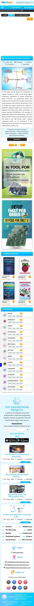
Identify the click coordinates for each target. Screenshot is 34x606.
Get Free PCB (16, 7)
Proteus (10, 326)
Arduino (17, 10)
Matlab (10, 356)
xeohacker (29, 459)
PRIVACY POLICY (26, 602)
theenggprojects (18, 552)
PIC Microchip (12, 332)
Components (11, 368)
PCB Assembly (28, 7)
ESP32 (8, 10)
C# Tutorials (11, 374)
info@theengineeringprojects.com (18, 562)
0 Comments (10, 64)
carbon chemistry (23, 133)
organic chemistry (10, 131)
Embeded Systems (13, 380)
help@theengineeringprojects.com (18, 565)
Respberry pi (27, 527)
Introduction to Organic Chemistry (17, 58)
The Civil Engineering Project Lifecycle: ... (16, 475)
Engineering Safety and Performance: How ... (17, 495)
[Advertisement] (17, 37)
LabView (10, 362)
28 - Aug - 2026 (9, 459)
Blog (11, 15)
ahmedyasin (19, 62)
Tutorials (20, 459)
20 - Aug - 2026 (9, 519)
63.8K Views (26, 64)
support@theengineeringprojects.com (18, 568)
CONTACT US (25, 604)
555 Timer (10, 350)
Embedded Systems (13, 536)
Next (22, 145)
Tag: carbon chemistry (22, 15)
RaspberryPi (3, 10)
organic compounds (22, 131)
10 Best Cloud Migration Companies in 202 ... (17, 516)
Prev (12, 145)
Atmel (29, 530)
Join (32, 2)
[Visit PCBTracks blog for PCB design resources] (17, 249)
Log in (29, 2)
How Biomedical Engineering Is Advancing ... (17, 455)
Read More (17, 139)
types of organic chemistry (16, 135)
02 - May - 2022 (8, 62)
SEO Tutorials (11, 387)
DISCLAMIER (9, 604)
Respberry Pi (11, 319)
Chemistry (29, 62)
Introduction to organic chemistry (16, 129)
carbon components (11, 133)
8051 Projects (11, 344)
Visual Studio (11, 338)
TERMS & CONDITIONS (9, 602)
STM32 (12, 10)
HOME (5, 15)
